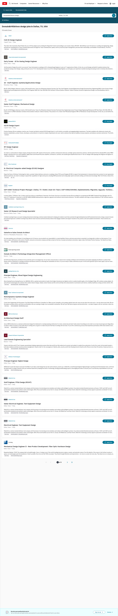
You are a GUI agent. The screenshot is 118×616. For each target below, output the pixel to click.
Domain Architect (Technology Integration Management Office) (27, 254)
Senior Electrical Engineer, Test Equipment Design (22, 404)
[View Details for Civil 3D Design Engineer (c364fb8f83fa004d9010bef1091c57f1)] (59, 42)
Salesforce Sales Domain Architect (17, 232)
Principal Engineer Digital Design (16, 361)
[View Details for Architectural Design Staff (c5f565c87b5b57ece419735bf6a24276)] (59, 320)
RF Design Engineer (11, 147)
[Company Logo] (5, 36)
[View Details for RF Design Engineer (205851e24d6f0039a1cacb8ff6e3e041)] (59, 149)
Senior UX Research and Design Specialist (19, 211)
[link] (46, 462)
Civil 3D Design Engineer (13, 40)
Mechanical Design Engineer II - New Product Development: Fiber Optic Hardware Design (37, 446)
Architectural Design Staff (14, 318)
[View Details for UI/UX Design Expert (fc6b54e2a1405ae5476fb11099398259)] (59, 128)
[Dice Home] (4, 3)
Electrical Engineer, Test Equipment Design (20, 425)
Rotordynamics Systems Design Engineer (19, 297)
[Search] (114, 15)
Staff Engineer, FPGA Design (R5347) (17, 382)
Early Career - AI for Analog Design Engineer (20, 61)
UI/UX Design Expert (11, 125)
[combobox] (27, 15)
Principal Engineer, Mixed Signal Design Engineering (23, 275)
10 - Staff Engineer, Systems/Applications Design (22, 83)
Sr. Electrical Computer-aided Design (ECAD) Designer (24, 168)
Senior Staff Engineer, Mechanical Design (19, 104)
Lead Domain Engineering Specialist (17, 339)
